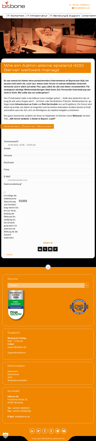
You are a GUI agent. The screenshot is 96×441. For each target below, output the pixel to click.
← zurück (8, 254)
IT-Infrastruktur (37, 15)
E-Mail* (7, 177)
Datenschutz (13, 374)
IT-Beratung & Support (65, 15)
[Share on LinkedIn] (40, 249)
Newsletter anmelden (17, 380)
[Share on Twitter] (45, 249)
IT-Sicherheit (15, 15)
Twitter (38, 430)
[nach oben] (48, 267)
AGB (10, 377)
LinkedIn (32, 430)
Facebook (44, 430)
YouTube (63, 430)
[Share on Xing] (55, 249)
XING (51, 430)
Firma (6, 170)
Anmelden (23, 201)
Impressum (13, 371)
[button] (5, 435)
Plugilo (57, 430)
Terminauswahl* (11, 142)
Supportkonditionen (17, 353)
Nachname (9, 163)
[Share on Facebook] (50, 249)
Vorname (8, 156)
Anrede (7, 149)
